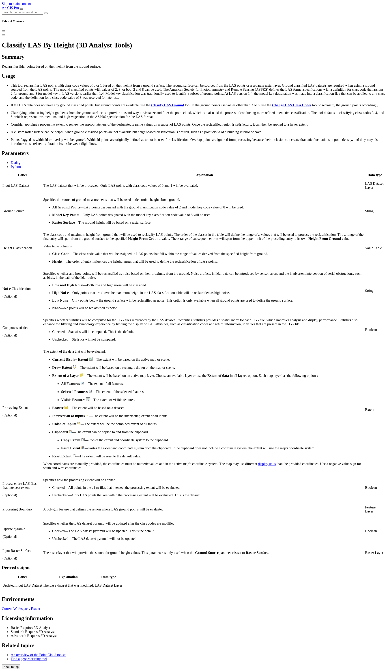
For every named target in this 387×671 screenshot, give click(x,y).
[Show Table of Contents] (3, 35)
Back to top (11, 667)
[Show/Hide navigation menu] (21, 9)
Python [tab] (16, 167)
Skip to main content (16, 4)
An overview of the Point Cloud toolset (38, 655)
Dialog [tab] (15, 163)
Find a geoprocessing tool (29, 659)
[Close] (3, 31)
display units (267, 464)
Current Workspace (15, 609)
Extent (35, 609)
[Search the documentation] (46, 13)
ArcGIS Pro (11, 8)
